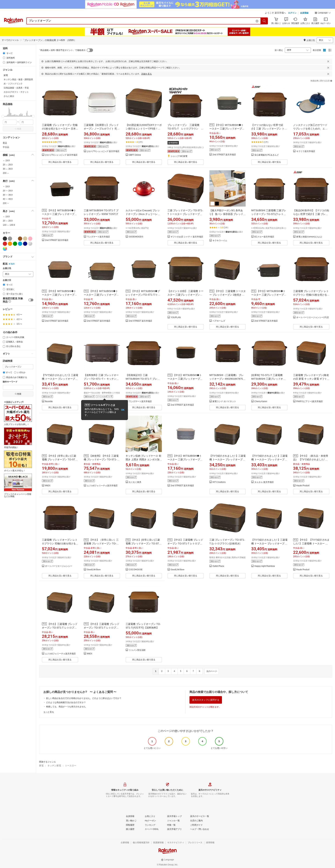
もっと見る (48, 712)
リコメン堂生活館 (137, 650)
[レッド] (5, 244)
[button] (323, 13)
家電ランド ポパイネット (224, 401)
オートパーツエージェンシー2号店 (312, 317)
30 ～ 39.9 (8, 169)
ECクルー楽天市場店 (264, 237)
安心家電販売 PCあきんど (266, 155)
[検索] (264, 20)
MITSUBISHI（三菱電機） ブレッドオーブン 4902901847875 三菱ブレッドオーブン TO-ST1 (226, 379)
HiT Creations (219, 482)
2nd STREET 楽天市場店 (224, 155)
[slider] (3, 116)
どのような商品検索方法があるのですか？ (66, 702)
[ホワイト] (15, 239)
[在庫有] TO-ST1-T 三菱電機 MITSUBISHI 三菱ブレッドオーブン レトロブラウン (268, 379)
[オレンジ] (10, 244)
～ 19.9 (6, 160)
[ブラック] (5, 239)
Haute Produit (302, 486)
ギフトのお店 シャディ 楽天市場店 (187, 237)
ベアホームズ (219, 321)
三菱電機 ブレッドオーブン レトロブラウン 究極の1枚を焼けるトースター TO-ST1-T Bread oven (311, 295)
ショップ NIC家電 (179, 156)
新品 (5, 143)
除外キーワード (10, 382)
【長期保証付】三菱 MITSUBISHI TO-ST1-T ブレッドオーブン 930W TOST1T (143, 379)
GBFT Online (135, 155)
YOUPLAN (176, 317)
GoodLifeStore (94, 570)
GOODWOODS (136, 237)
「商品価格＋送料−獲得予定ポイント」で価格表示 (61, 50)
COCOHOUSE (136, 570)
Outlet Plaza (218, 566)
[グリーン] (15, 244)
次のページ (211, 671)
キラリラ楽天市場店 (305, 151)
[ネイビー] (25, 244)
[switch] (30, 300)
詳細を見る (146, 74)
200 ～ (6, 173)
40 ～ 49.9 (8, 199)
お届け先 (7, 268)
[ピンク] (30, 239)
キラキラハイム (220, 240)
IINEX (47, 486)
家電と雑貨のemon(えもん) (309, 237)
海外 (13, 264)
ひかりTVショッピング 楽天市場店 (61, 155)
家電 (41, 765)
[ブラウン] (20, 239)
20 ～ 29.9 (8, 164)
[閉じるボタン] (328, 61)
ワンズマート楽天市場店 (98, 237)
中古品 (6, 147)
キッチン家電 (54, 765)
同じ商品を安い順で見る (60, 162)
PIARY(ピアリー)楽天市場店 (309, 401)
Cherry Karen (260, 401)
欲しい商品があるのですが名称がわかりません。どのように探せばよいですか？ (83, 698)
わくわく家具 (135, 482)
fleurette (49, 401)
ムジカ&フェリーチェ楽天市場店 (102, 486)
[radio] (4, 53)
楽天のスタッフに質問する (205, 700)
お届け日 (7, 280)
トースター (70, 765)
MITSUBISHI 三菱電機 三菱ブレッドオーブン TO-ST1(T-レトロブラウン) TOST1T (268, 214)
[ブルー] (20, 244)
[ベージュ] (25, 239)
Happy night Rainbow (264, 566)
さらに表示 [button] (9, 96)
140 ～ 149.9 (9, 225)
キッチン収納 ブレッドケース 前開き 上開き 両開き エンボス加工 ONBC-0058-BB (144, 459)
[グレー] (10, 239)
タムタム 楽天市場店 (264, 482)
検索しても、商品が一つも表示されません (66, 706)
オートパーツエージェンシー (58, 566)
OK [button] (122, 410)
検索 (19, 129)
